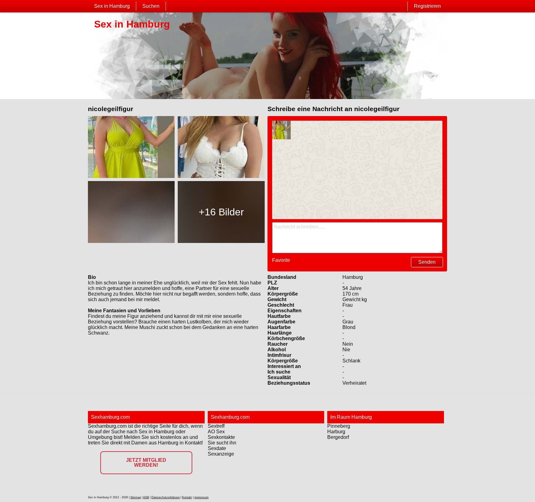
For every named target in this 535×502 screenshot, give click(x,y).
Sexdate (217, 448)
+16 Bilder (221, 212)
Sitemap (135, 497)
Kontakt (187, 497)
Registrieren (427, 6)
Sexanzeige (221, 454)
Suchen (150, 6)
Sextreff (216, 426)
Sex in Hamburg (112, 6)
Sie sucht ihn (222, 442)
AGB (146, 497)
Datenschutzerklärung (165, 497)
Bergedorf (338, 437)
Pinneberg (338, 426)
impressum (201, 497)
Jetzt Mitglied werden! (146, 462)
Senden (427, 262)
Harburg (336, 431)
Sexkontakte (221, 437)
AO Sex (216, 431)
